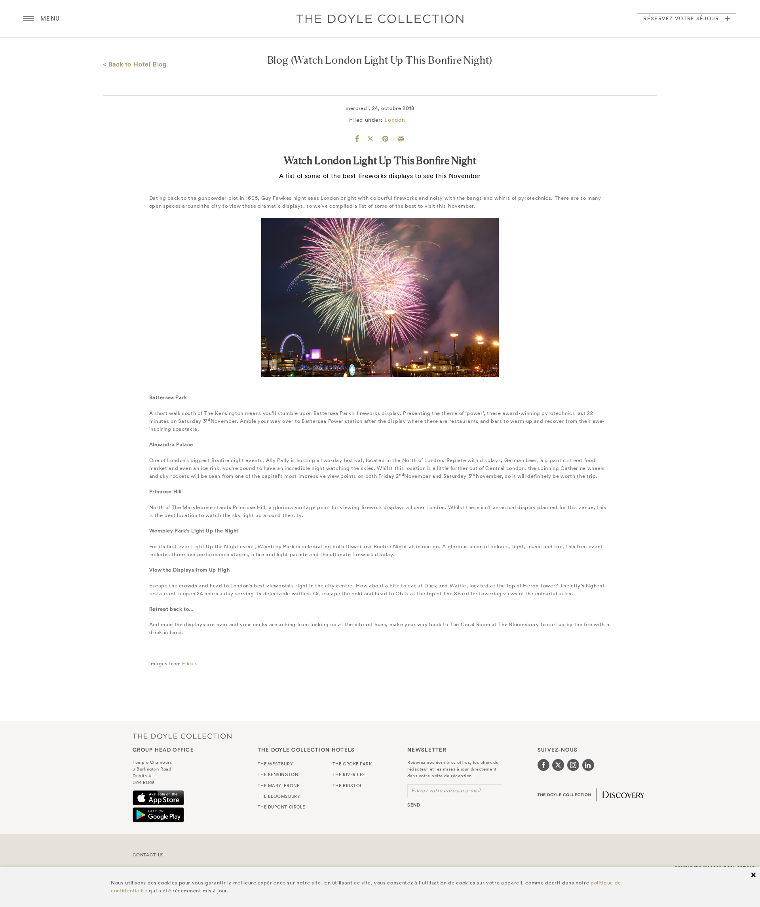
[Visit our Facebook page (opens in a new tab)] (543, 765)
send (413, 805)
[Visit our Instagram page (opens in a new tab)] (573, 765)
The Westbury (275, 764)
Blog (278, 60)
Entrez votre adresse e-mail (446, 790)
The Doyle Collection (182, 736)
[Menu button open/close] (28, 18)
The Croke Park (352, 764)
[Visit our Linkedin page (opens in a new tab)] (588, 765)
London (394, 119)
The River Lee (348, 774)
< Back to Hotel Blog (135, 64)
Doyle (380, 18)
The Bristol (347, 785)
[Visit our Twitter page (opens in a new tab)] (558, 765)
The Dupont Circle (281, 807)
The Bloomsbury (279, 796)
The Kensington (278, 774)
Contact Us (148, 855)
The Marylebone (279, 785)
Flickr (189, 663)
